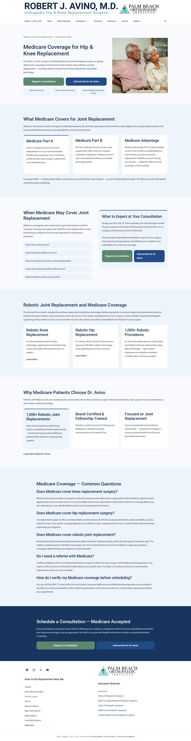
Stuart (28, 701)
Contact (136, 21)
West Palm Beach (32, 710)
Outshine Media (96, 736)
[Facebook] (27, 670)
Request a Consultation (44, 81)
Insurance (98, 21)
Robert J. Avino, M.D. (33, 21)
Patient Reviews (63, 21)
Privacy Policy (110, 736)
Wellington (30, 725)
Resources (112, 21)
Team (49, 21)
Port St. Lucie (31, 696)
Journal (124, 21)
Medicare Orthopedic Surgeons (112, 710)
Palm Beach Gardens (34, 691)
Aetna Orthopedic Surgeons (110, 696)
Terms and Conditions (126, 736)
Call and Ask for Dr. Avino (86, 81)
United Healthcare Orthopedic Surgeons (116, 715)
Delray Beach (31, 715)
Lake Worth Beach (33, 720)
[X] (40, 670)
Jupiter (28, 686)
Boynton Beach (32, 706)
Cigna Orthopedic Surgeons (110, 705)
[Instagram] (34, 670)
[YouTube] (47, 670)
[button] (165, 21)
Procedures (80, 21)
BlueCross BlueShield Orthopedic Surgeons (117, 700)
